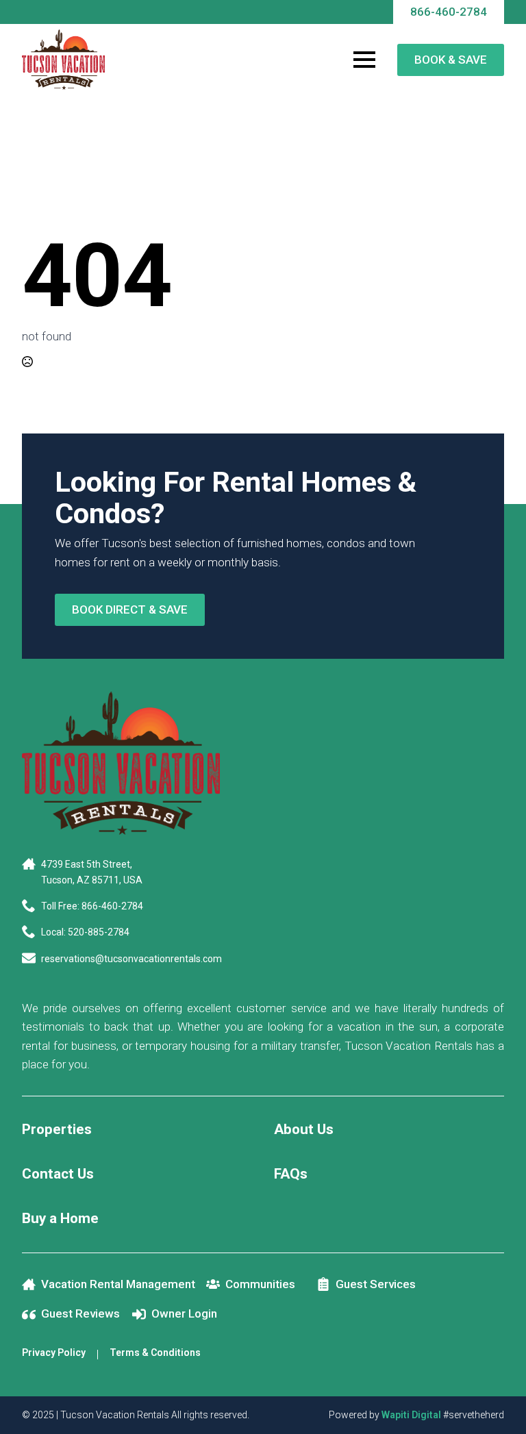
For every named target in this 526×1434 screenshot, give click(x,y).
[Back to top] (498, 1406)
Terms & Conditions (155, 1352)
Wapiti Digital (411, 1414)
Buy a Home (60, 1218)
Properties (57, 1129)
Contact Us (58, 1174)
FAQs (291, 1174)
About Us (304, 1129)
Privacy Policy (54, 1352)
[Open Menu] (364, 60)
